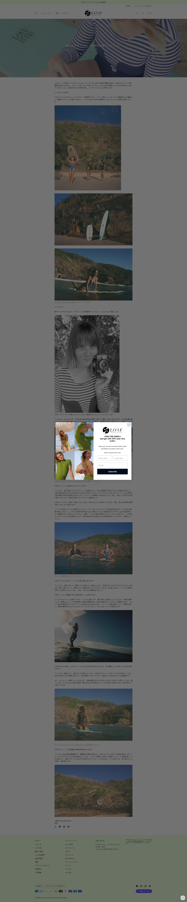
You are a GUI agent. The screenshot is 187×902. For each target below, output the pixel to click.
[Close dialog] (129, 424)
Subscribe (112, 471)
